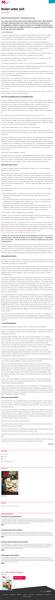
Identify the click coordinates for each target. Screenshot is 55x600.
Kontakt (25, 594)
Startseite (3, 506)
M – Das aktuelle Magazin (12, 572)
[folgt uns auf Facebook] (46, 591)
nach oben (50, 444)
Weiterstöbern (19, 578)
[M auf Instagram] (49, 591)
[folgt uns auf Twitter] (47, 591)
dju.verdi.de (48, 594)
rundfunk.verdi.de (40, 594)
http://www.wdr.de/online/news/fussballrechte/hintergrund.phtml (19, 232)
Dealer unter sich (15, 506)
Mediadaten (12, 594)
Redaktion (19, 594)
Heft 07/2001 (4, 496)
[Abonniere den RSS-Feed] (51, 591)
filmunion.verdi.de (27, 596)
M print (8, 506)
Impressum (5, 594)
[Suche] (41, 591)
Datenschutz (31, 594)
